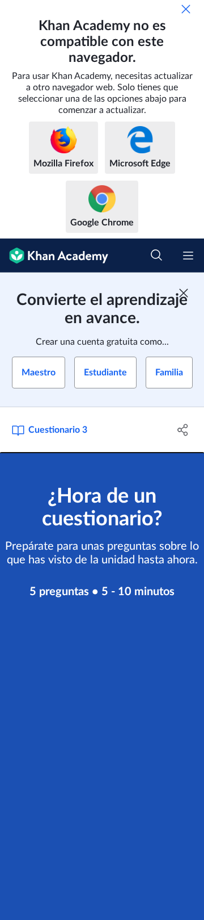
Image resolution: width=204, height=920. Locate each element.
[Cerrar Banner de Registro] (183, 293)
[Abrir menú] (188, 255)
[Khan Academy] (54, 255)
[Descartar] (186, 9)
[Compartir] (183, 430)
